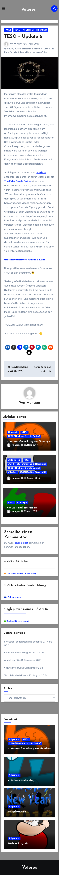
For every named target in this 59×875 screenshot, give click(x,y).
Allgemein (13, 432)
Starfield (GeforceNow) (17, 621)
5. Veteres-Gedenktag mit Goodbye (28, 441)
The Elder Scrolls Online (17, 181)
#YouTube (41, 52)
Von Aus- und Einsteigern (22, 508)
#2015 (10, 49)
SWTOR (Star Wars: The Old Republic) (27, 464)
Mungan (18, 44)
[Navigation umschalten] (3, 8)
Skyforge (22, 502)
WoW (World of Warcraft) (33, 472)
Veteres (29, 9)
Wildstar (12, 472)
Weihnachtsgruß (13, 667)
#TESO (44, 49)
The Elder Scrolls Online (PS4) (21, 573)
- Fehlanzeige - (13, 597)
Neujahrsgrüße (12, 660)
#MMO (37, 49)
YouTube (41, 172)
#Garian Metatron (23, 49)
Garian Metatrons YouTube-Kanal (25, 259)
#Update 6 (30, 52)
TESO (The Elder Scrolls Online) (31, 30)
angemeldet (21, 542)
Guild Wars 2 (14, 460)
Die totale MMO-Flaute (16, 675)
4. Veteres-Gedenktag (16, 652)
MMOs (8, 30)
